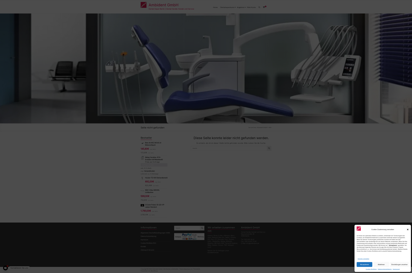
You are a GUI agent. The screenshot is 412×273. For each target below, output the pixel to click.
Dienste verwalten (363, 259)
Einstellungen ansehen (399, 264)
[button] (408, 229)
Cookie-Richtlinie (371, 269)
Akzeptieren (364, 264)
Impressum (396, 269)
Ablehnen (381, 264)
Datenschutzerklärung (385, 269)
